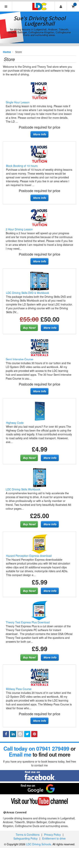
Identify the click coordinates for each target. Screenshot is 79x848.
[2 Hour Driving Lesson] (39, 217)
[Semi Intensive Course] (39, 347)
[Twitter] (27, 734)
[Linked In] (13, 734)
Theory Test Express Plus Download (28, 622)
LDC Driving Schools (38, 844)
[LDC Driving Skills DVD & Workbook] (39, 281)
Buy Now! (29, 327)
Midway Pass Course (18, 689)
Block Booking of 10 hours (22, 166)
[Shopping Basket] (73, 7)
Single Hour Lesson (18, 102)
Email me (20, 754)
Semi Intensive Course (19, 359)
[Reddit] (20, 734)
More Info (39, 134)
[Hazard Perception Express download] (39, 544)
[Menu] (6, 7)
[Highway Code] (39, 411)
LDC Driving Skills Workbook (23, 489)
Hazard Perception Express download (29, 556)
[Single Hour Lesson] (39, 90)
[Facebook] (6, 734)
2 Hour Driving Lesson (19, 229)
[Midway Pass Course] (39, 677)
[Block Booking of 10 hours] (39, 154)
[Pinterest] (34, 734)
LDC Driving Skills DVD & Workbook (27, 293)
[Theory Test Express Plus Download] (39, 610)
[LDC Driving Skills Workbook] (39, 477)
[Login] (61, 7)
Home (7, 52)
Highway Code (15, 423)
